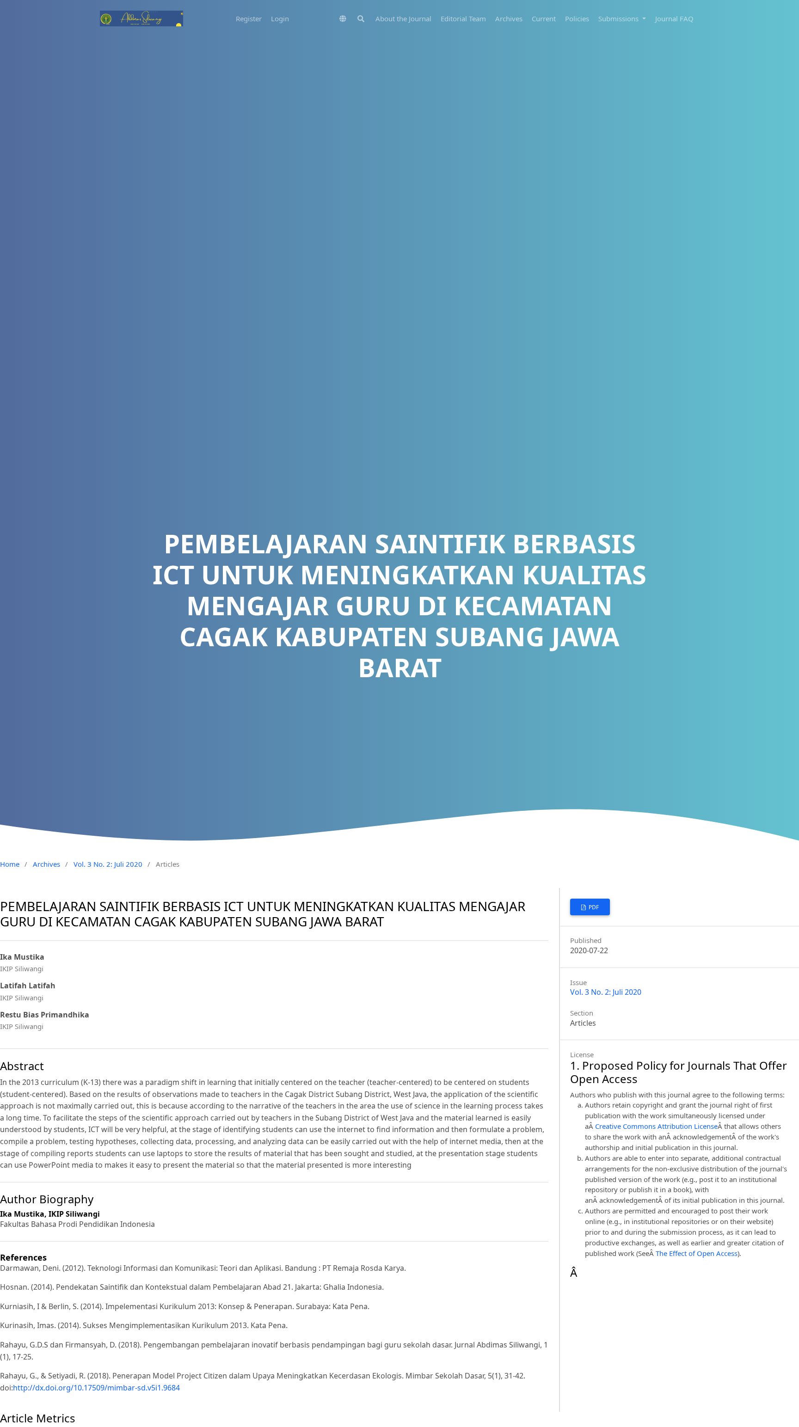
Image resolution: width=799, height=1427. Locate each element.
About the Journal (403, 18)
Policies (577, 18)
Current (544, 18)
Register (249, 18)
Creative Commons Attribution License (656, 1126)
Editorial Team (463, 18)
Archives (508, 18)
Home (9, 864)
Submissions (619, 18)
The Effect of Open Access (697, 1253)
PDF (593, 907)
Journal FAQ (674, 18)
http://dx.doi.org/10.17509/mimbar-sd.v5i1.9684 (96, 1388)
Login (280, 18)
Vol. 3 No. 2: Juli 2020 (108, 864)
